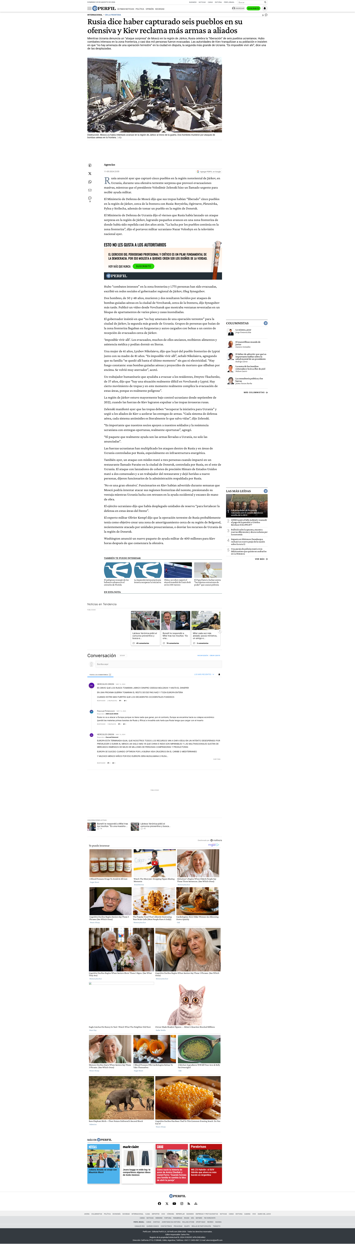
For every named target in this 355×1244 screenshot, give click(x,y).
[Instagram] (181, 1203)
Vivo (254, 1214)
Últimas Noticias (125, 9)
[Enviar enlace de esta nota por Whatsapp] (89, 181)
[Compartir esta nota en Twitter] (89, 173)
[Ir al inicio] (104, 8)
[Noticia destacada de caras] (172, 1147)
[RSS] (189, 1203)
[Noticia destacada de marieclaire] (137, 1147)
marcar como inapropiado (215, 702)
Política (140, 9)
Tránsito (216, 1226)
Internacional (137, 1214)
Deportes (155, 1214)
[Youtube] (174, 1203)
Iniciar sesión (202, 655)
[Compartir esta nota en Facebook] (89, 165)
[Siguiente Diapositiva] (220, 631)
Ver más (260, 559)
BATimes (199, 1218)
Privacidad (178, 1226)
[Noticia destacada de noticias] (103, 1147)
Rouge (186, 1218)
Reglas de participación (201, 1226)
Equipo (187, 1226)
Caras (210, 2)
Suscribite (253, 8)
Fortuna (167, 1218)
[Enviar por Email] (89, 190)
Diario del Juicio (264, 1214)
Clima (147, 1214)
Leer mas (216, 759)
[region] (154, 748)
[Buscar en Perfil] (265, 2)
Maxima (218, 1222)
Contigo (156, 1222)
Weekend (158, 1218)
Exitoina (239, 1214)
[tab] (100, 674)
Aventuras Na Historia (171, 1222)
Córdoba (170, 1214)
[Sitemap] (195, 1203)
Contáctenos (166, 1226)
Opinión (150, 9)
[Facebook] (159, 1204)
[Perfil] (104, 1140)
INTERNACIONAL (94, 15)
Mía (192, 1218)
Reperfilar (180, 1214)
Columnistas (237, 323)
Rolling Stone (188, 1222)
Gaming (247, 1214)
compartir (205, 700)
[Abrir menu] (89, 8)
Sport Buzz (200, 1222)
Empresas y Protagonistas (207, 1214)
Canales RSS (140, 1226)
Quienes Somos (153, 1226)
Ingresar (240, 8)
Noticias (202, 2)
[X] (166, 1203)
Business (192, 2)
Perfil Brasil (229, 2)
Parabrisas (177, 1218)
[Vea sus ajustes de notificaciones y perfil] (264, 8)
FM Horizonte (209, 1218)
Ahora (86, 1214)
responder (101, 700)
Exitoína (218, 2)
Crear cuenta (215, 655)
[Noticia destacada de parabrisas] (206, 1147)
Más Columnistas (254, 392)
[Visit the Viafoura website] (216, 840)
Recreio (210, 1222)
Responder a (107, 713)
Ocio (163, 1214)
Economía (117, 1214)
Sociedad (159, 9)
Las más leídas (238, 491)
